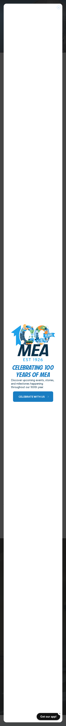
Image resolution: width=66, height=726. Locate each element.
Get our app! (48, 716)
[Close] (58, 7)
